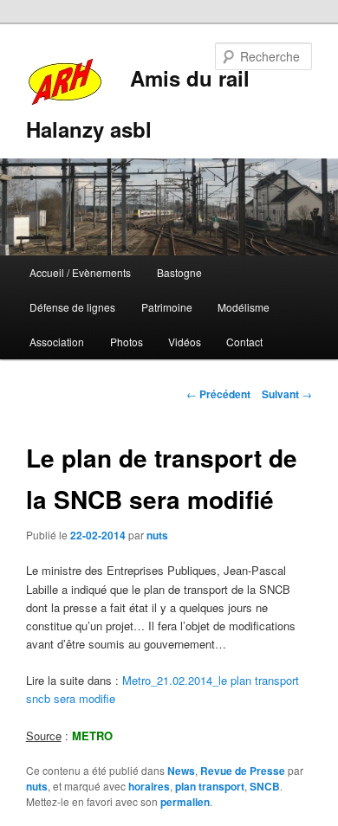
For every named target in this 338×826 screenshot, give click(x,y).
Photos (126, 341)
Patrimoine (166, 307)
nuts (157, 535)
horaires (149, 786)
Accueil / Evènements (80, 272)
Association (56, 341)
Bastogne (179, 272)
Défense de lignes (72, 307)
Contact (244, 341)
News (181, 770)
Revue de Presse (242, 770)
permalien (185, 802)
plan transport (209, 786)
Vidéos (184, 341)
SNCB (265, 786)
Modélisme (244, 307)
